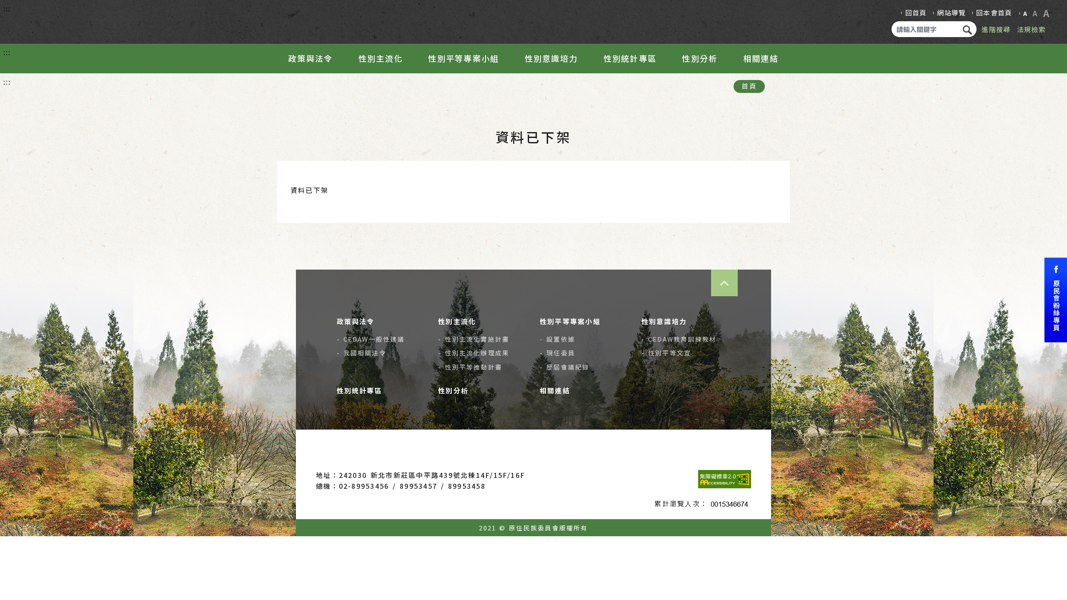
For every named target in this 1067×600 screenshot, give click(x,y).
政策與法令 (310, 58)
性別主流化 (380, 58)
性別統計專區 (630, 58)
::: (7, 8)
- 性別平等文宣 (666, 352)
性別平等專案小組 (463, 58)
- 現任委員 (557, 352)
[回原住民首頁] (60, 20)
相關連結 (761, 58)
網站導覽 (951, 13)
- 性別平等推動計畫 (470, 366)
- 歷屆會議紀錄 (564, 366)
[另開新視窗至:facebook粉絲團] (1055, 300)
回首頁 (916, 13)
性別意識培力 (551, 58)
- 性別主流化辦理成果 (473, 352)
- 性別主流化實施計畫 (473, 339)
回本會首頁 (994, 13)
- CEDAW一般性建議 (371, 339)
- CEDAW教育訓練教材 (679, 339)
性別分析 (699, 58)
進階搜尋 (996, 29)
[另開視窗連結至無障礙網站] (724, 479)
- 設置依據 (557, 339)
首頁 (748, 86)
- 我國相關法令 (361, 352)
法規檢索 (1031, 29)
